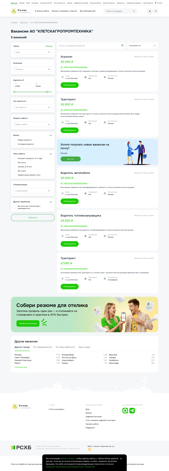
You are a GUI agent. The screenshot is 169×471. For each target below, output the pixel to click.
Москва (18, 355)
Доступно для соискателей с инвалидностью (29, 207)
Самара (112, 357)
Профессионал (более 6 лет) (29, 175)
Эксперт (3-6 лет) (25, 167)
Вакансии (14, 3)
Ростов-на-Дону (69, 357)
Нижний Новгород (23, 360)
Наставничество (59, 3)
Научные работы (95, 3)
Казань (65, 363)
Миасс (17, 363)
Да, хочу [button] (70, 159)
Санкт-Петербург (22, 357)
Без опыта (22, 162)
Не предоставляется (26, 144)
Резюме (22, 3)
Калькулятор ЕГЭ (46, 3)
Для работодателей (87, 11)
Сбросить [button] (33, 217)
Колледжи (35, 3)
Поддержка (90, 428)
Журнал (69, 3)
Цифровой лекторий (81, 3)
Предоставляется (24, 140)
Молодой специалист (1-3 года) (30, 158)
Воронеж (113, 355)
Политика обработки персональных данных (28, 464)
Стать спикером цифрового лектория (100, 420)
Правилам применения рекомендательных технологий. (70, 467)
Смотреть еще (21, 367)
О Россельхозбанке (56, 409)
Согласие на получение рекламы (130, 464)
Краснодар (114, 363)
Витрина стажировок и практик (64, 11)
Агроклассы (121, 3)
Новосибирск (68, 360)
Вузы (28, 3)
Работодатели (148, 3)
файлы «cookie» (68, 458)
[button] (150, 11)
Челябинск (114, 360)
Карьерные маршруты (134, 3)
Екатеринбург (68, 355)
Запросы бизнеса (109, 3)
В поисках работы (42, 11)
